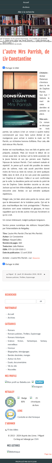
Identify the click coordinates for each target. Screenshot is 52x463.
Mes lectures (13, 445)
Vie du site (12, 366)
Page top (48, 454)
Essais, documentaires (17, 362)
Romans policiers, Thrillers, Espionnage (20, 277)
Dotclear (32, 461)
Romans (11, 330)
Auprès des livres (17, 21)
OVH (36, 439)
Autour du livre (14, 359)
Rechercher (10, 294)
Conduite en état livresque (28, 417)
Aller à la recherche (26, 12)
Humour (11, 348)
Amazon (36, 257)
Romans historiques (16, 337)
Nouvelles (12, 370)
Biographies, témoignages (18, 352)
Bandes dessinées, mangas (19, 355)
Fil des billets (12, 430)
